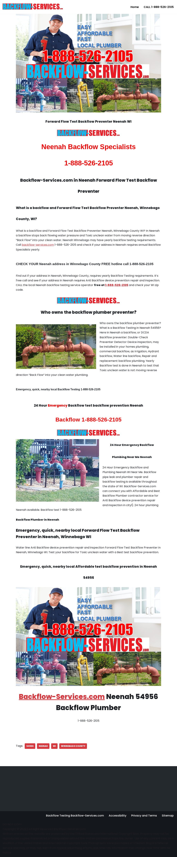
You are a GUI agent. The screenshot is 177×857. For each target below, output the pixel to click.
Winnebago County (73, 746)
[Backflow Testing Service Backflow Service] (33, 6)
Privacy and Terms (144, 816)
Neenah (43, 746)
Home (135, 7)
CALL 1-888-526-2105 (159, 7)
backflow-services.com (38, 245)
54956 (30, 746)
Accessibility (117, 816)
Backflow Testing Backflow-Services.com (75, 816)
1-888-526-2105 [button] (116, 285)
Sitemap (168, 816)
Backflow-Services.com (62, 696)
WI (54, 746)
